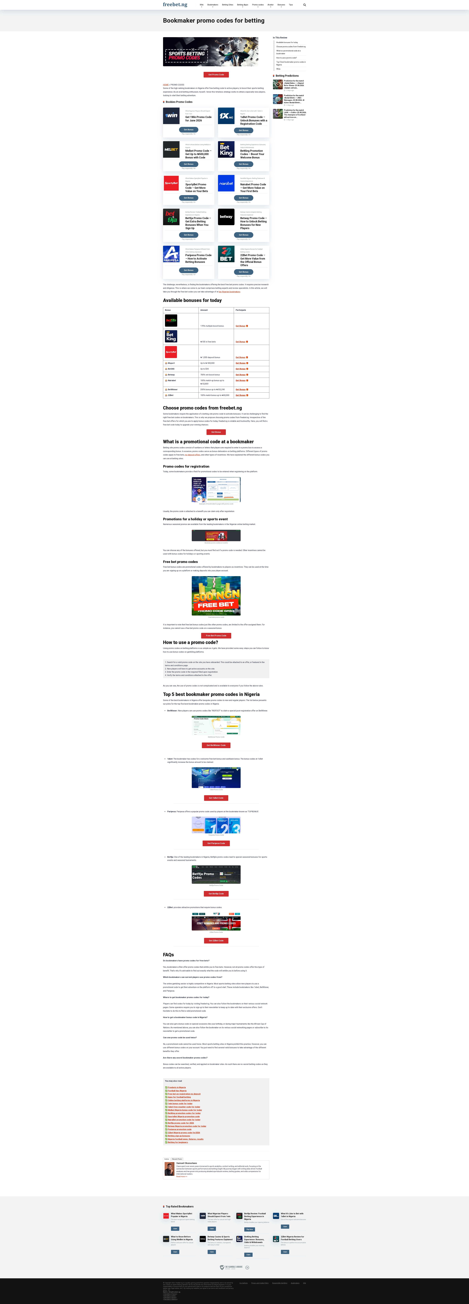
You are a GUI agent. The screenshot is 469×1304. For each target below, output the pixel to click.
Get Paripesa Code (216, 843)
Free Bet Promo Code (216, 635)
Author (166, 1159)
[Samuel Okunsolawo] (169, 1175)
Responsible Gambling (279, 1283)
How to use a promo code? (286, 58)
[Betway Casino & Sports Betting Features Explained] (226, 224)
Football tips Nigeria (177, 1091)
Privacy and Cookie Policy (260, 1283)
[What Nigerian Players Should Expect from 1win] (171, 123)
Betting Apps (242, 5)
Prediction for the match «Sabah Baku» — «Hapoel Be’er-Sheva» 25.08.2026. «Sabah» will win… (294, 84)
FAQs (278, 69)
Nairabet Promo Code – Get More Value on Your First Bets (253, 188)
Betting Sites (227, 5)
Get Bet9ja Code (216, 894)
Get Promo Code (216, 74)
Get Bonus (188, 129)
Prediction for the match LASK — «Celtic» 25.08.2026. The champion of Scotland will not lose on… (295, 113)
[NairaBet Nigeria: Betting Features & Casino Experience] (226, 191)
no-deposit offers (192, 455)
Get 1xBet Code (216, 798)
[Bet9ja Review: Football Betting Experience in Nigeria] (171, 224)
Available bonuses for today (287, 42)
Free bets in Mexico (170, 1299)
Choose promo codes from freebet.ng (291, 47)
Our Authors (244, 1283)
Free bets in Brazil (170, 1297)
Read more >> (181, 1176)
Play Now (249, 1229)
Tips (291, 5)
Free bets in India (169, 1296)
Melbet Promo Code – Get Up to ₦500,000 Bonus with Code (198, 154)
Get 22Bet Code (216, 940)
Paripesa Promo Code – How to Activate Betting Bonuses (198, 258)
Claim (175, 1229)
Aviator (271, 5)
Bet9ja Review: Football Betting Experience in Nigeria (255, 1216)
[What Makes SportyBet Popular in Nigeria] (171, 191)
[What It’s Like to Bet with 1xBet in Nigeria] (226, 123)
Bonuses (281, 5)
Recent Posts (177, 1159)
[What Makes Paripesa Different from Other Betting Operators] (171, 261)
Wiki (201, 5)
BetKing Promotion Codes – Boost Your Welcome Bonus (252, 154)
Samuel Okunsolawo (186, 1163)
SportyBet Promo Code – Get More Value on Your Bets (196, 188)
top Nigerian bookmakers (229, 292)
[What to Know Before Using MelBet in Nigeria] (171, 157)
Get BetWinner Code (216, 745)
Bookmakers (212, 5)
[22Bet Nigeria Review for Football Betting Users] (226, 261)
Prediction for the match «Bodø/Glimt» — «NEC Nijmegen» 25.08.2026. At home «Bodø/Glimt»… (294, 99)
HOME (166, 85)
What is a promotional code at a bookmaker (288, 52)
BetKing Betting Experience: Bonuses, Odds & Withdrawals (254, 1239)
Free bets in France (170, 1294)
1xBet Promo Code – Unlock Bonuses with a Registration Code (253, 120)
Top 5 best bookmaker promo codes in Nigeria (291, 63)
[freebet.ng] (175, 4)
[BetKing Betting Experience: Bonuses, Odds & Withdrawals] (226, 157)
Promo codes (258, 5)
